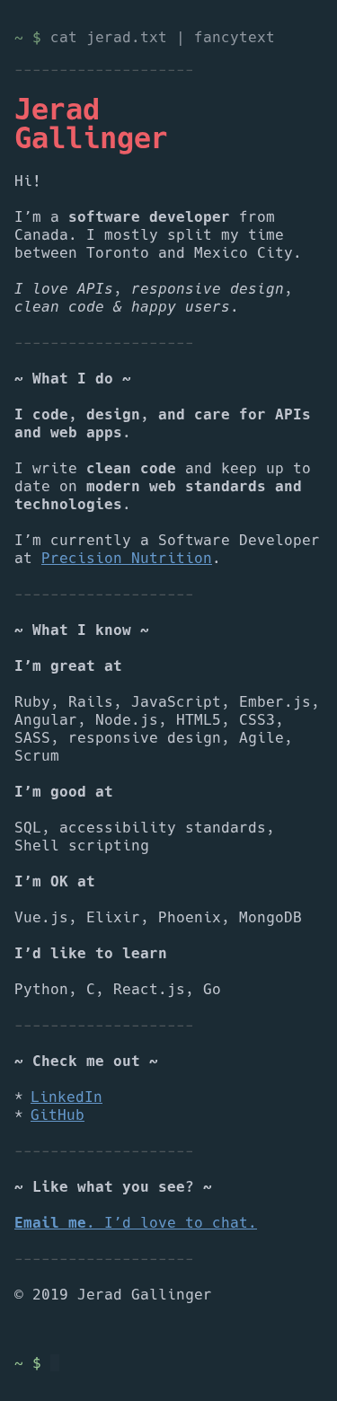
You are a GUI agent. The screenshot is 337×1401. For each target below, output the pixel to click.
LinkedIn (66, 1097)
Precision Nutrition (126, 558)
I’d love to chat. (135, 1223)
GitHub (57, 1115)
